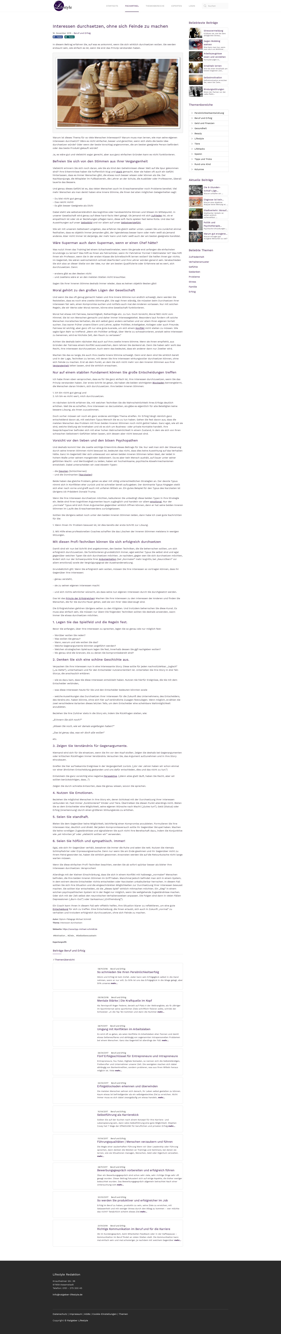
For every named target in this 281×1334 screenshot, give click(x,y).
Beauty (198, 133)
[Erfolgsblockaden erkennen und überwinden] (75, 1090)
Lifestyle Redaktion (66, 1274)
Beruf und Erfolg (82, 33)
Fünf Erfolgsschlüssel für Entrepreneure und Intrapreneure (137, 1056)
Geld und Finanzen (204, 123)
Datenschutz (60, 1314)
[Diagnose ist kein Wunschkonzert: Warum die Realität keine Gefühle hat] (196, 201)
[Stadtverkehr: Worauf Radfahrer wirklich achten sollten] (196, 213)
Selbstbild (86, 222)
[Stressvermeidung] (196, 32)
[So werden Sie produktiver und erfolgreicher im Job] (75, 1204)
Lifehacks (199, 149)
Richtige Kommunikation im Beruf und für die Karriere (133, 1229)
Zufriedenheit (196, 256)
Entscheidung (60, 909)
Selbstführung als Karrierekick (118, 1114)
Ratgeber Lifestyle (77, 1320)
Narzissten (85, 474)
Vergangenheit (61, 365)
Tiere (197, 143)
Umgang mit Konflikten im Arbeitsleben (123, 1029)
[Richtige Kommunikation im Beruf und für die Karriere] (75, 1233)
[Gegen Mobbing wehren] (196, 44)
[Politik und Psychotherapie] (196, 225)
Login (192, 6)
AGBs (87, 1314)
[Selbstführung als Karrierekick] (75, 1118)
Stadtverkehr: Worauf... (216, 210)
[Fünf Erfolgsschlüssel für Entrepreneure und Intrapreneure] (75, 1061)
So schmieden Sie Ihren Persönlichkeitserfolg (128, 972)
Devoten (63, 471)
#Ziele (71, 935)
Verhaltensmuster (199, 261)
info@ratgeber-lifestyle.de (67, 1294)
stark (119, 171)
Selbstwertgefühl (131, 222)
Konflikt (140, 328)
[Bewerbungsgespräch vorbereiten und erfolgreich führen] (75, 1175)
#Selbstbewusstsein (86, 935)
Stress (192, 281)
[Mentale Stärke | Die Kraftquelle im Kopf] (75, 1004)
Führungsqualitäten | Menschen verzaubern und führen (135, 1141)
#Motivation (59, 935)
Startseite (112, 6)
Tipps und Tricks (203, 159)
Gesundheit (200, 128)
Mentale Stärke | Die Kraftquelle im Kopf (124, 1000)
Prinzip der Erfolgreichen (80, 598)
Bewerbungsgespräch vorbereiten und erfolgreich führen (135, 1170)
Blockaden (158, 382)
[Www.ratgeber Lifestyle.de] (62, 6)
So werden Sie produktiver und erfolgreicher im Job (132, 1200)
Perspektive (110, 776)
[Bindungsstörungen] (196, 91)
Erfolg (192, 291)
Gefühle (193, 266)
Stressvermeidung (213, 30)
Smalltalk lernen (213, 66)
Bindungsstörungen (214, 89)
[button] (58, 37)
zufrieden (156, 215)
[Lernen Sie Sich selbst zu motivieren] (196, 79)
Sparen (198, 154)
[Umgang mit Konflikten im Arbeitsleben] (75, 1033)
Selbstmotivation (213, 77)
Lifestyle (199, 138)
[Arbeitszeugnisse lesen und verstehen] (196, 56)
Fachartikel (132, 6)
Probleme (194, 276)
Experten (176, 6)
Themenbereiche (155, 6)
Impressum (75, 1314)
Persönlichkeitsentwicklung (209, 113)
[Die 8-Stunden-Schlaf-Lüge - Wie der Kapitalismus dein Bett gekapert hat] (196, 190)
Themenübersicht (64, 959)
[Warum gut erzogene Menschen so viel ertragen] (196, 236)
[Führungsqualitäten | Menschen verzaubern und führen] (75, 1147)
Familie (193, 286)
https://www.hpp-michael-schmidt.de (80, 929)
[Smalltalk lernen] (196, 67)
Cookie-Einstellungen (104, 1314)
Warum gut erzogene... (215, 233)
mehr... (114, 983)
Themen (123, 1314)
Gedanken (194, 271)
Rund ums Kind (202, 164)
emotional (156, 501)
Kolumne (199, 169)
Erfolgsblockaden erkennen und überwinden (127, 1086)
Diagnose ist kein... (214, 199)
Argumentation (107, 559)
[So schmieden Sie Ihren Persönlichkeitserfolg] (75, 976)
